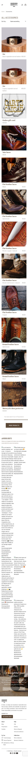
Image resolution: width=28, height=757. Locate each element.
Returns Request (18, 729)
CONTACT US (5, 713)
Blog (3, 724)
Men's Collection (18, 738)
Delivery (16, 726)
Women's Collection (18, 740)
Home (3, 11)
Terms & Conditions (18, 731)
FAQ (15, 724)
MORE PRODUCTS (14, 425)
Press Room (4, 726)
